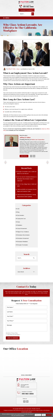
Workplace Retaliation (22, 241)
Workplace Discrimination (23, 235)
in (34, 156)
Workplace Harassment (23, 238)
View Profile (24, 156)
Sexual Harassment (22, 228)
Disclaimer (8, 333)
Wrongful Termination (22, 245)
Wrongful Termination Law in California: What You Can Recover (27, 172)
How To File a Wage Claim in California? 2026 (27, 185)
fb (31, 156)
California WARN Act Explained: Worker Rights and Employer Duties (27, 190)
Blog (18, 212)
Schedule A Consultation (27, 10)
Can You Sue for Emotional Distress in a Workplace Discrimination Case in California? (27, 178)
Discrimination (20, 215)
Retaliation (19, 225)
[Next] (47, 162)
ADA (18, 208)
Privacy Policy (14, 333)
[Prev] (5, 162)
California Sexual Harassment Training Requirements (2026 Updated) (26, 195)
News (18, 69)
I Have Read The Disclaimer (13, 334)
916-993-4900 (28, 7)
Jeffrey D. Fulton (11, 69)
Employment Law (21, 218)
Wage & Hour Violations (23, 231)
